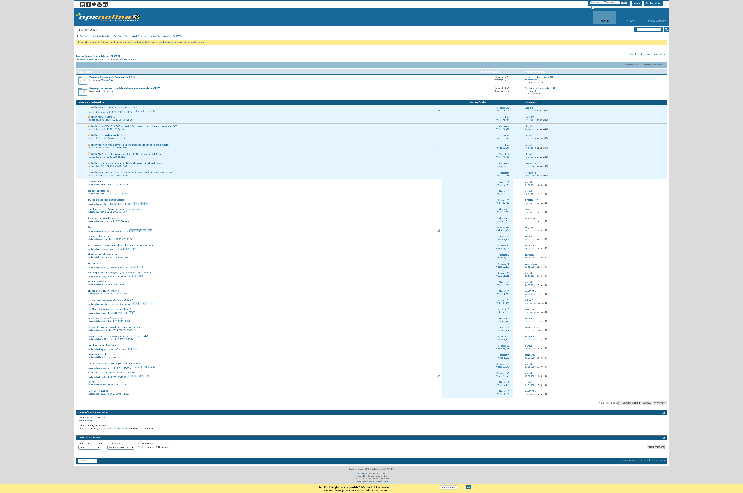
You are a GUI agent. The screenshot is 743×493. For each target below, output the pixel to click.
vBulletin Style (364, 473)
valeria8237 (103, 304)
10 (508, 337)
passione (102, 313)
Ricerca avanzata (654, 34)
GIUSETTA (103, 194)
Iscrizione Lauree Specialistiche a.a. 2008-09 (110, 300)
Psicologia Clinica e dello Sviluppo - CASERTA (112, 77)
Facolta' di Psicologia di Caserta (130, 36)
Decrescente (164, 447)
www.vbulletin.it (380, 481)
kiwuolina (102, 357)
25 (154, 111)
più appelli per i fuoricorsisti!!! (103, 291)
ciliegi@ (102, 349)
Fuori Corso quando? (99, 391)
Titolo (81, 102)
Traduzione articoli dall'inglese (103, 218)
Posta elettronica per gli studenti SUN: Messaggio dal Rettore (132, 154)
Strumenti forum (631, 65)
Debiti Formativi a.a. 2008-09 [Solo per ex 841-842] (114, 363)
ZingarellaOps (105, 120)
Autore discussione (95, 102)
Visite (483, 102)
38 (508, 346)
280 (507, 364)
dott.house (103, 221)
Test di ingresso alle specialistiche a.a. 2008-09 (111, 372)
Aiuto (637, 3)
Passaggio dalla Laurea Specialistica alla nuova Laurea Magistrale (120, 245)
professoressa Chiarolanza (101, 354)
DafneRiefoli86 (105, 339)
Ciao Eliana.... (108, 117)
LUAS (100, 285)
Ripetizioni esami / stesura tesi (103, 254)
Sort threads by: (115, 443)
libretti (91, 382)
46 (508, 264)
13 (150, 231)
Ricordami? (599, 8)
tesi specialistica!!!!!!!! (99, 191)
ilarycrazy (102, 257)
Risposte (474, 102)
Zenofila (102, 212)
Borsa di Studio (95, 263)
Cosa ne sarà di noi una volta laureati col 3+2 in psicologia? (118, 336)
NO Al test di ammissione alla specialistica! (109, 309)
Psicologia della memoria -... (538, 88)
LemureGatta (104, 112)
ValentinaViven (107, 80)
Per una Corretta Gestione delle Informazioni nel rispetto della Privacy (137, 172)
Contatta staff (629, 460)
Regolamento (657, 21)
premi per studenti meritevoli (103, 345)
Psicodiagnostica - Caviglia (537, 77)
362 (507, 108)
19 (154, 367)
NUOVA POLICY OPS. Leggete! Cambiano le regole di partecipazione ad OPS (139, 126)
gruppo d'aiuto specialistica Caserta (106, 200)
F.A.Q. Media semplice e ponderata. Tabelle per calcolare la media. (135, 145)
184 (507, 228)
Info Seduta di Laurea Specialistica (105, 318)
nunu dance (103, 204)
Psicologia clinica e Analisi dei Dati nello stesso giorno (115, 209)
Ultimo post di (531, 102)
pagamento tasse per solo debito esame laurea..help (114, 327)
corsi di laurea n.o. (97, 282)
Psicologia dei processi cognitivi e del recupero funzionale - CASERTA (124, 88)
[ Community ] (88, 29)
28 (508, 309)
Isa (99, 249)
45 (508, 246)
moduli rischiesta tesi (98, 236)
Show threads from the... (91, 443)
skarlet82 (102, 231)
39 (148, 376)
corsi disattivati (95, 182)
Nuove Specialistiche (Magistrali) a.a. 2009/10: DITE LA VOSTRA (120, 272)
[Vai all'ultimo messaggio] (546, 111)
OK (468, 487)
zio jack (101, 129)
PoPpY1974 (103, 148)
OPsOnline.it (644, 460)
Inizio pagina (659, 403)
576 (507, 373)
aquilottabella (104, 239)
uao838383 (103, 185)
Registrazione (653, 3)
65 (508, 200)
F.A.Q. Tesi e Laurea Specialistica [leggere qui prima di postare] (132, 163)
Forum (605, 21)
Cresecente (147, 447)
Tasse (90, 227)
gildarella (102, 268)
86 (508, 300)
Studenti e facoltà (100, 36)
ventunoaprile (104, 368)
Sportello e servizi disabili (114, 135)
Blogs (631, 21)
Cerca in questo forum (652, 65)
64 (508, 273)
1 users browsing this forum (113, 428)
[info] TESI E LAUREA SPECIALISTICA (119, 107)
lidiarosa (102, 385)
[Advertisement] (371, 432)
